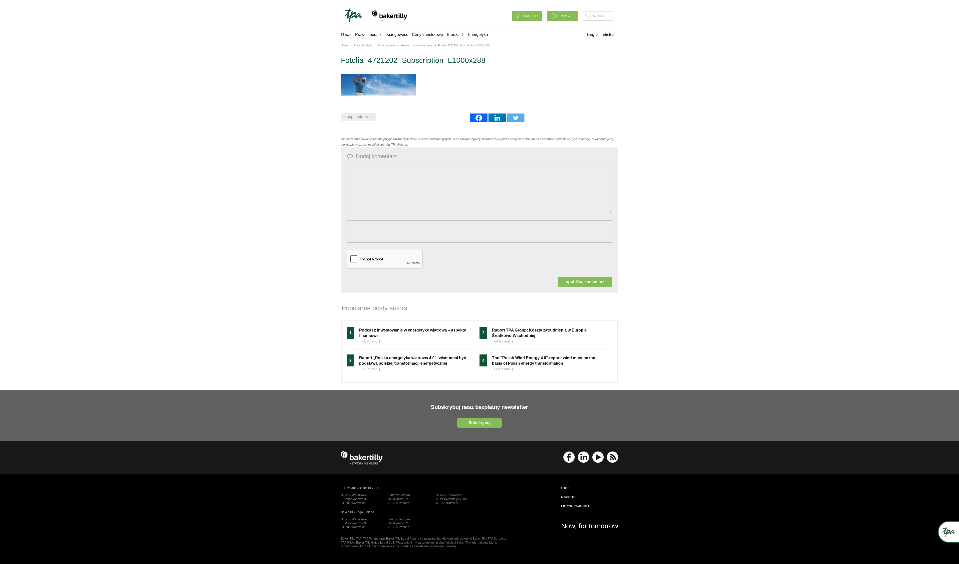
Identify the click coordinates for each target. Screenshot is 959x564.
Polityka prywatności (575, 506)
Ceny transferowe (427, 34)
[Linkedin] (497, 117)
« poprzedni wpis (358, 116)
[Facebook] (478, 117)
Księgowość (397, 34)
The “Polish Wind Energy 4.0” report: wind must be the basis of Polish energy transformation (543, 360)
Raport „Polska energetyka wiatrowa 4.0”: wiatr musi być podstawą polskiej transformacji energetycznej (412, 360)
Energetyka (478, 34)
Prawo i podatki (369, 34)
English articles (600, 34)
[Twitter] (515, 117)
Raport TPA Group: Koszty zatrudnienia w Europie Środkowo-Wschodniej (539, 333)
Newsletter (568, 497)
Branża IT (455, 34)
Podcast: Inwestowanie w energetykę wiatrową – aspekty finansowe (412, 333)
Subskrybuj (479, 423)
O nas (346, 34)
